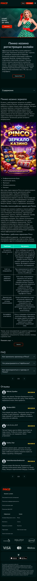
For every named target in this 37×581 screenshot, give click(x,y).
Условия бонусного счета (8, 517)
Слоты (18, 521)
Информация (7, 514)
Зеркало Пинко (18, 76)
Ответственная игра (7, 505)
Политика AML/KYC (7, 509)
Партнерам (5, 529)
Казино (20, 514)
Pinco (18, 517)
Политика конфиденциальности (10, 501)
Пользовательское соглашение (10, 497)
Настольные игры (21, 529)
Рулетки (19, 525)
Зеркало (19, 344)
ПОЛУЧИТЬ (7, 26)
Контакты (4, 521)
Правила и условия (8, 493)
